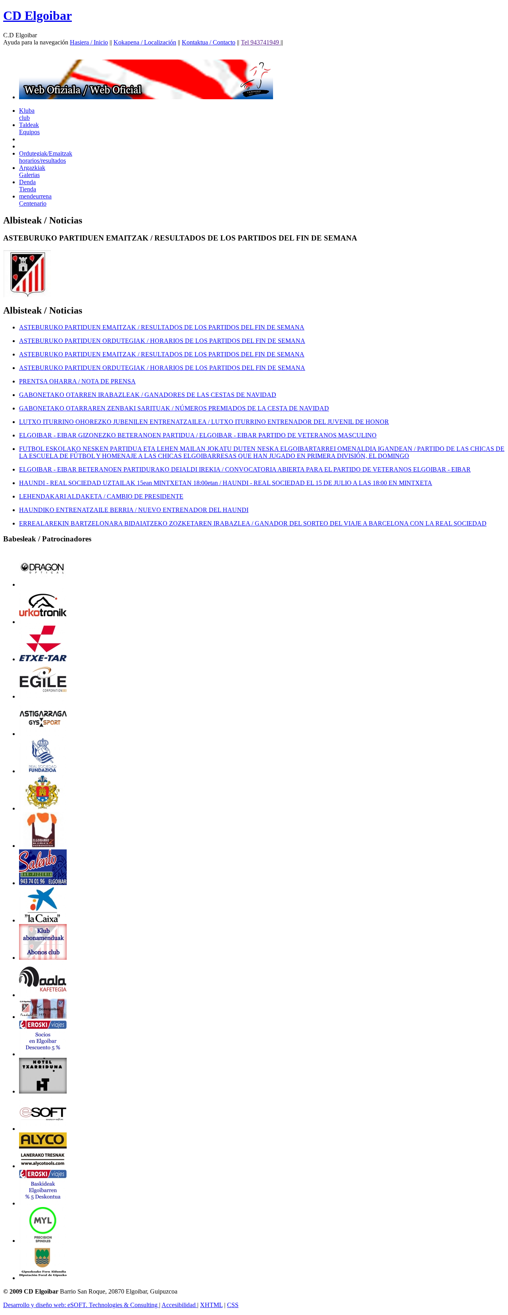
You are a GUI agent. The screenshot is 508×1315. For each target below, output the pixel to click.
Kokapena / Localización (145, 42)
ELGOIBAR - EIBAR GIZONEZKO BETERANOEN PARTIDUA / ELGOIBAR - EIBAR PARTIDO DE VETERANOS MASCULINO (198, 435)
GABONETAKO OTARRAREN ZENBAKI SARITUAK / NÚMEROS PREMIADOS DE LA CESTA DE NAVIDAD (174, 408)
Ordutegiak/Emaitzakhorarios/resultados (45, 157)
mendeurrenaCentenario (35, 200)
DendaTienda (27, 186)
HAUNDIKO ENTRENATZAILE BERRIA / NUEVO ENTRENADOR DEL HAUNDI (133, 509)
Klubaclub (27, 114)
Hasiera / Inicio (89, 42)
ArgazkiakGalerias (32, 171)
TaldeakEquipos (29, 128)
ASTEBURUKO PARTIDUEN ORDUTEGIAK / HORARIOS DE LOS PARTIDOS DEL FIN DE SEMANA (162, 340)
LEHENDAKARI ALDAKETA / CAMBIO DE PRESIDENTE (101, 496)
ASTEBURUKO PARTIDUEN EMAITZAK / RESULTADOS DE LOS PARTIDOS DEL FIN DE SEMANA (161, 327)
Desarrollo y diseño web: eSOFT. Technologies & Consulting (81, 1305)
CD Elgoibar (37, 15)
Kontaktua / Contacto (208, 42)
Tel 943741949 (261, 42)
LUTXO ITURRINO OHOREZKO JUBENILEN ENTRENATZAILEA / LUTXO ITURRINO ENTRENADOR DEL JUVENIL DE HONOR (204, 421)
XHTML (211, 1305)
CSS (233, 1305)
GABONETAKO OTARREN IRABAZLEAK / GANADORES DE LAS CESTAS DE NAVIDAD (147, 394)
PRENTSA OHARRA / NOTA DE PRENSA (77, 381)
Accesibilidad (179, 1305)
